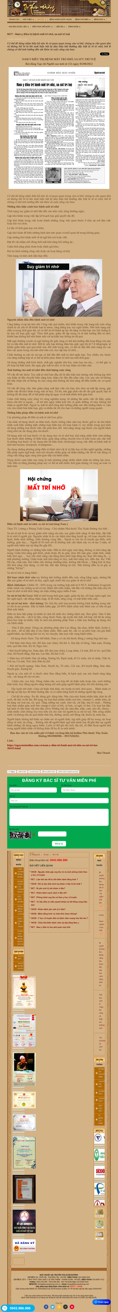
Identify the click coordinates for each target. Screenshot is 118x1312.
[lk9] (18, 1245)
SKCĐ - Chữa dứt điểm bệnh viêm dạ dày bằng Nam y (55, 923)
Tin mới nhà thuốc (99, 860)
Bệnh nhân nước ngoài (61, 19)
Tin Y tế (55, 855)
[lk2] (18, 1030)
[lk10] (99, 1213)
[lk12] (99, 1236)
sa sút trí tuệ (34, 772)
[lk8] (18, 1221)
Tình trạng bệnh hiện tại (18, 807)
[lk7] (18, 1189)
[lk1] (18, 992)
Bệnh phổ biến (82, 19)
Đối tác (99, 1131)
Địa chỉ (12, 796)
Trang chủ (14, 19)
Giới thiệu (27, 19)
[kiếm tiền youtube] (18, 1122)
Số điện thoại (67, 785)
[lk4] (18, 1100)
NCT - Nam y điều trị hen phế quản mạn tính (50, 927)
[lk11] (99, 1224)
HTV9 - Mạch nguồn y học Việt (101, 922)
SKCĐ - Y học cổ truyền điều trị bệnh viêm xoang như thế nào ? (59, 918)
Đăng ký (59, 843)
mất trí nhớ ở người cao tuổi (68, 772)
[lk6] (18, 1153)
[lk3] (18, 1069)
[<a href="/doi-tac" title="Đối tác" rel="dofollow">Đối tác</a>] (99, 1148)
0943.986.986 (58, 860)
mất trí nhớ (22, 772)
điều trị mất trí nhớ (48, 772)
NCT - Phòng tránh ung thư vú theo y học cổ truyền (54, 897)
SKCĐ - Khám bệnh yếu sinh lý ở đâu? (48, 909)
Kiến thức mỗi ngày (41, 27)
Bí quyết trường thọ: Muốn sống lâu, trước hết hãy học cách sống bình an (101, 964)
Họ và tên (13, 785)
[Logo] (59, 8)
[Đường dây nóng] (5, 1308)
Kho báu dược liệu (18, 27)
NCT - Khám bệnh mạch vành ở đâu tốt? (49, 893)
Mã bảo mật (14, 829)
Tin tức (40, 19)
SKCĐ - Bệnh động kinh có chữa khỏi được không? (54, 914)
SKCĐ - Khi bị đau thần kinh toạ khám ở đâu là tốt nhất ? (56, 884)
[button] (23, 835)
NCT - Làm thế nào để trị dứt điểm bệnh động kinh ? (54, 879)
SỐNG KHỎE (73, 27)
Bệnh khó (98, 19)
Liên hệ (59, 27)
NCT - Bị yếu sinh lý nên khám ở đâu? (48, 888)
